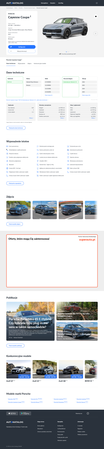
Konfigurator (60, 425)
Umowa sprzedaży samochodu (44, 431)
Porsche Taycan (82, 402)
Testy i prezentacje (14, 315)
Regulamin (80, 428)
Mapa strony (40, 421)
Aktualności (40, 428)
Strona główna (40, 425)
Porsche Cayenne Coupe (16, 402)
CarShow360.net (61, 428)
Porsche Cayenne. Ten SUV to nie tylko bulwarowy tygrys (74, 314)
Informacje (81, 421)
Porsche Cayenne (60, 399)
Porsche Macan (37, 402)
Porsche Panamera (60, 402)
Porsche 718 (13, 399)
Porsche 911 (36, 399)
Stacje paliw (60, 434)
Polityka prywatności (82, 434)
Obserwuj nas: (79, 413)
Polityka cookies (81, 431)
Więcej (31, 118)
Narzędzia (60, 421)
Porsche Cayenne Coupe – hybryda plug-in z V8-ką (76, 335)
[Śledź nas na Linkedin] (88, 413)
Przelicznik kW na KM (62, 437)
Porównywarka (60, 431)
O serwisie (80, 425)
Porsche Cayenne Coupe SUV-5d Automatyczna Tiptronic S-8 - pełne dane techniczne (27, 100)
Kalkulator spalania (61, 440)
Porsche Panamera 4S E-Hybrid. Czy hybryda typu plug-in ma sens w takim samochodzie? (30, 323)
